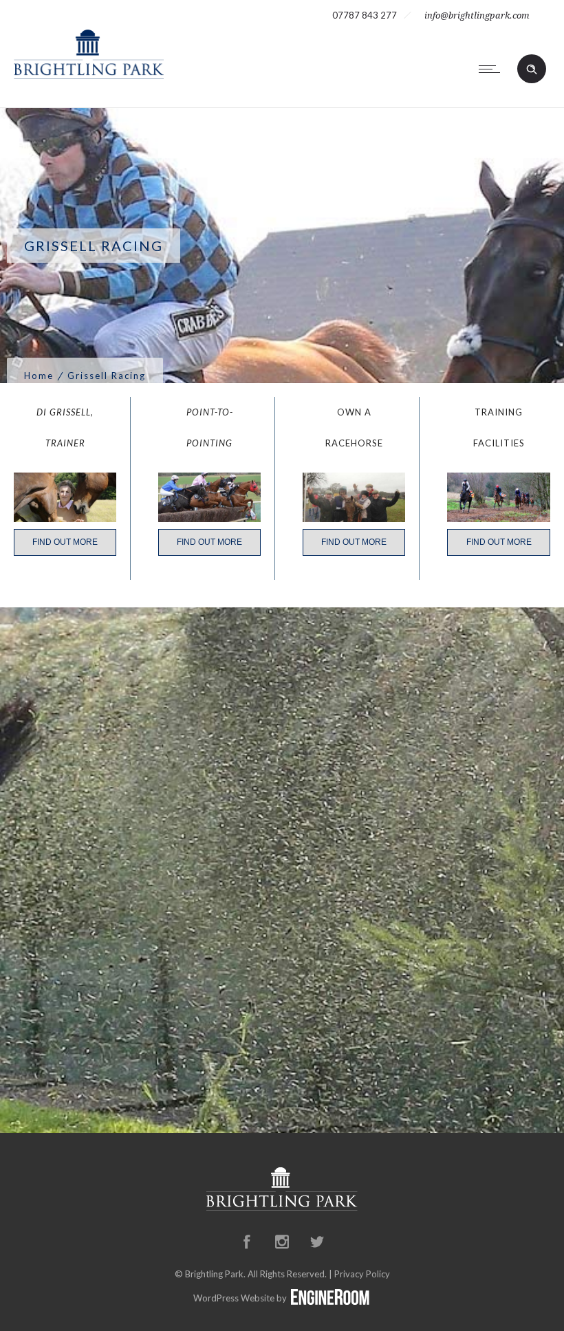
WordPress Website (233, 1297)
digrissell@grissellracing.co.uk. (282, 1010)
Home (39, 375)
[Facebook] (247, 1241)
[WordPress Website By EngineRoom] (330, 1297)
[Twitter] (317, 1241)
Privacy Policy (362, 1273)
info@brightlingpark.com (477, 15)
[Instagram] (282, 1241)
